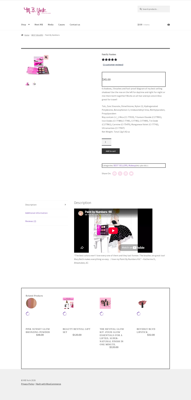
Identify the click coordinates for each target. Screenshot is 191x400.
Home (26, 35)
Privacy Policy (27, 383)
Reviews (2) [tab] (30, 221)
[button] (46, 57)
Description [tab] (30, 204)
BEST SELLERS (37, 35)
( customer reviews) (113, 64)
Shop (23, 24)
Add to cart (111, 151)
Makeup (132, 165)
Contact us (75, 24)
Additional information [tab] (36, 212)
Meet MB (39, 24)
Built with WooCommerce (48, 383)
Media (50, 24)
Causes (61, 24)
